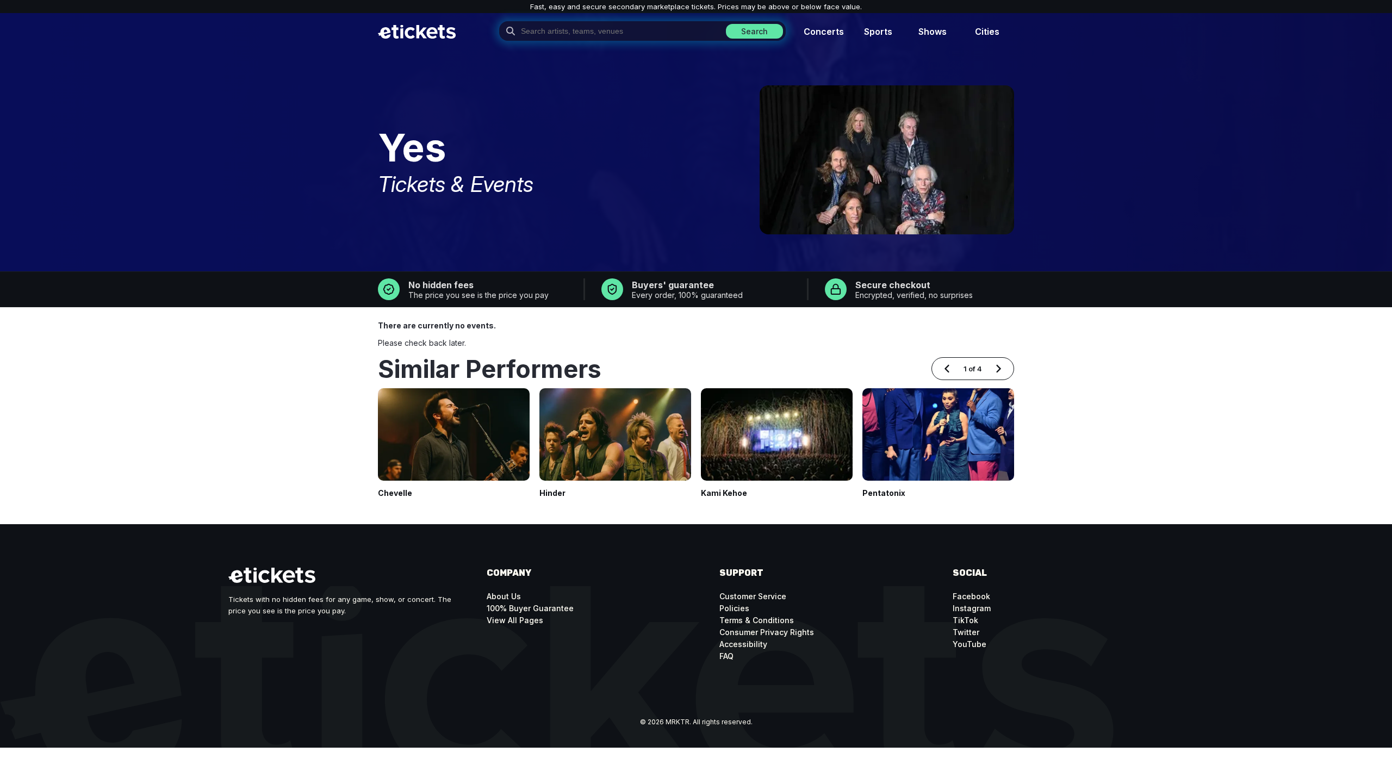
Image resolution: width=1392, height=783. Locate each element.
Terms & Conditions (756, 620)
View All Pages (515, 620)
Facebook (971, 596)
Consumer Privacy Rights (766, 632)
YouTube (969, 644)
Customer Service (752, 596)
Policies (734, 608)
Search (754, 31)
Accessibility (743, 644)
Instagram (972, 608)
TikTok (965, 620)
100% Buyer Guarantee (530, 608)
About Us (504, 596)
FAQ (726, 656)
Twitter (966, 632)
